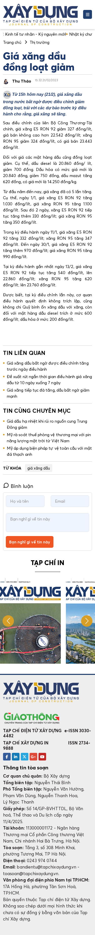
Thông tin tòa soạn (25, 768)
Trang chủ (12, 42)
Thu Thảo (21, 81)
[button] (86, 621)
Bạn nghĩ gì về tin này (29, 541)
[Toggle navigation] (87, 14)
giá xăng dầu (38, 468)
